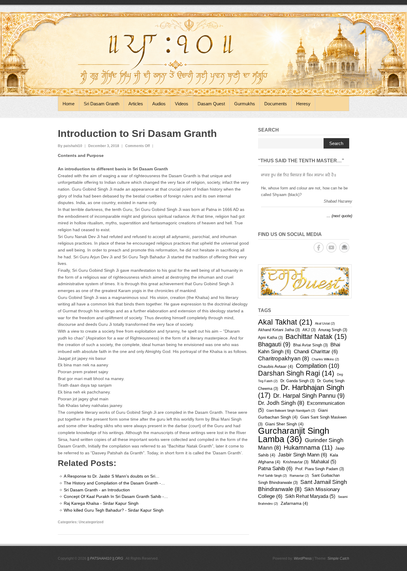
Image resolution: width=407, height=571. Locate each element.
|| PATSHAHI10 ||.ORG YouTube (331, 247)
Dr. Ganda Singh (297, 381)
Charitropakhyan (283, 358)
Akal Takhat (285, 322)
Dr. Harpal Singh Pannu (309, 395)
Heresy (303, 103)
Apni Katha (270, 337)
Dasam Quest (211, 103)
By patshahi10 (70, 146)
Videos (181, 103)
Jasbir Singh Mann (302, 455)
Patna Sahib (275, 468)
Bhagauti (274, 344)
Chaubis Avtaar (275, 366)
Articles (135, 103)
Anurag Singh (332, 330)
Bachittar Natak (316, 336)
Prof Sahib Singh (272, 475)
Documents (275, 103)
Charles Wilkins (325, 359)
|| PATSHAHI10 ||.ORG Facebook (319, 247)
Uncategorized (91, 522)
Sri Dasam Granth (101, 103)
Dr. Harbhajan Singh (301, 391)
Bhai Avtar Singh (310, 345)
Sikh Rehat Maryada (310, 496)
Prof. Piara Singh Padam (319, 469)
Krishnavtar (295, 462)
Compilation (317, 365)
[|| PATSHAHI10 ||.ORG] (203, 54)
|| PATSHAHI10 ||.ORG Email (344, 247)
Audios (159, 103)
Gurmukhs (244, 103)
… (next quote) (339, 216)
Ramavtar (299, 475)
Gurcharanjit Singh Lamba (293, 435)
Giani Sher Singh (284, 424)
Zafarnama (294, 503)
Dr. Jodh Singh (281, 403)
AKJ (309, 330)
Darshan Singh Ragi (296, 373)
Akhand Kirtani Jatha (279, 330)
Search (336, 143)
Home (68, 103)
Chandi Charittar (316, 351)
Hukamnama (308, 447)
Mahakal (323, 461)
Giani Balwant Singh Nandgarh (290, 410)
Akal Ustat (325, 323)
